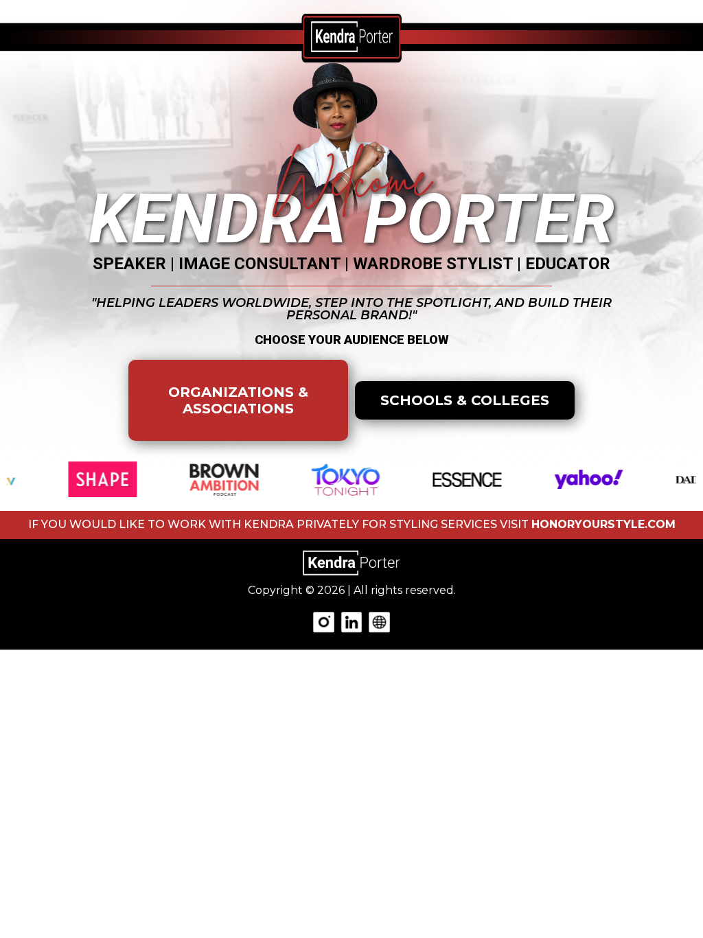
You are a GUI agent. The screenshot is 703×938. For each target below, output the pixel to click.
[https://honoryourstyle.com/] (379, 621)
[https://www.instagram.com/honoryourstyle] (323, 621)
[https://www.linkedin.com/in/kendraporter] (351, 621)
